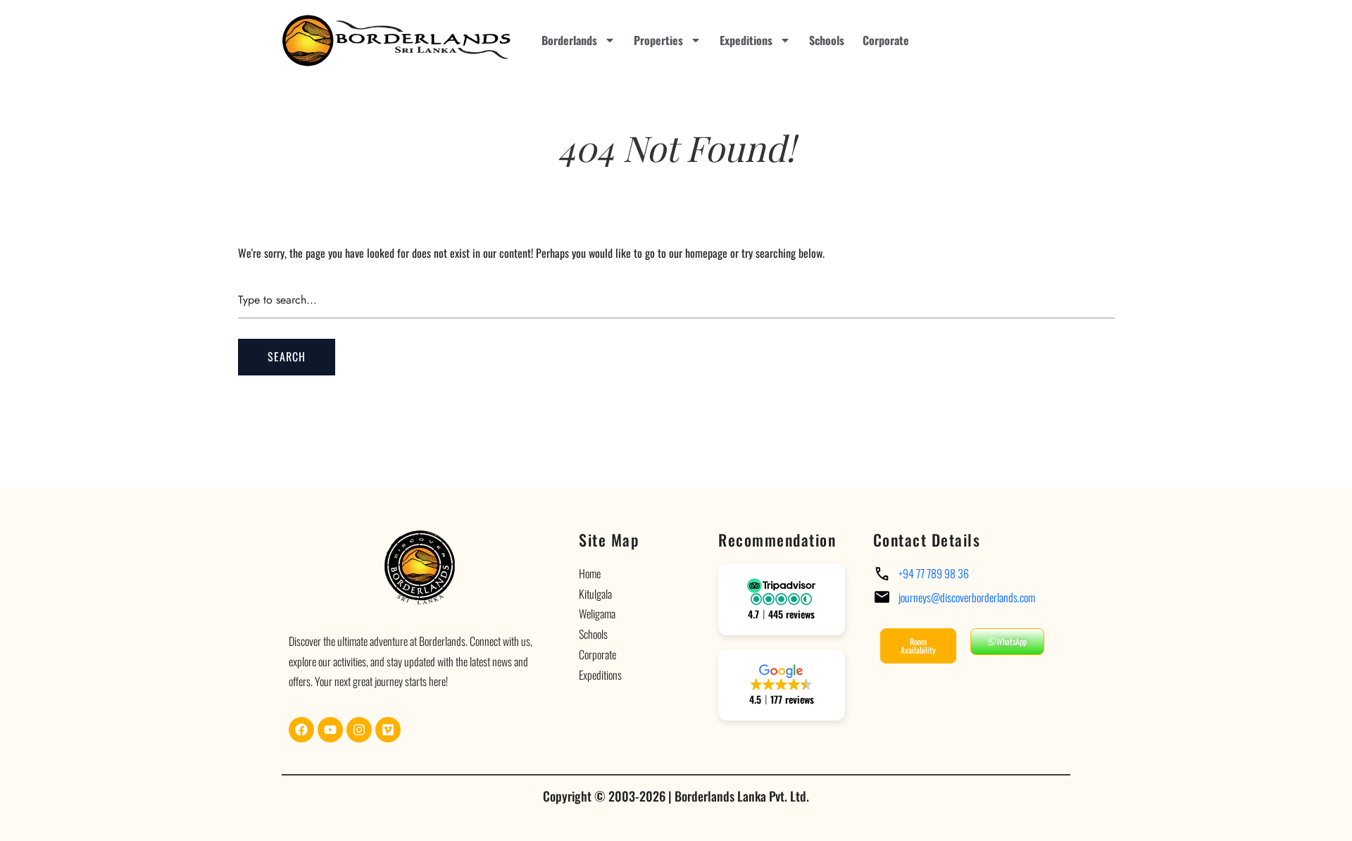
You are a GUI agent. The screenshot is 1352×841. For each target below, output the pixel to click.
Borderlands (569, 40)
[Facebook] (301, 729)
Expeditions (746, 40)
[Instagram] (359, 729)
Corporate (886, 40)
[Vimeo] (388, 729)
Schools (826, 40)
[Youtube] (330, 729)
